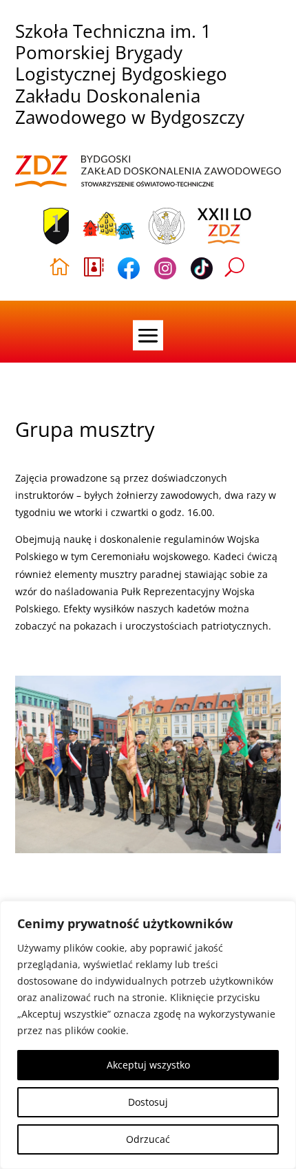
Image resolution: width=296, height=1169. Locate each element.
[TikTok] (202, 270)
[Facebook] (129, 270)
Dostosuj (148, 1101)
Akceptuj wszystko (148, 1064)
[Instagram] (165, 270)
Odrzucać (148, 1139)
